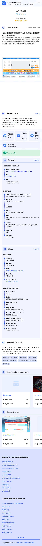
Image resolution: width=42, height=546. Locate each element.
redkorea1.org (7, 529)
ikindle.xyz (7, 395)
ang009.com (6, 475)
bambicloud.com (8, 523)
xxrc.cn (14, 122)
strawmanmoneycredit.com (12, 503)
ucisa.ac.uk (6, 491)
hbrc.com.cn (6, 488)
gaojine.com (6, 471)
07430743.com (9, 435)
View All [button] (37, 113)
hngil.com (5, 519)
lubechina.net (7, 481)
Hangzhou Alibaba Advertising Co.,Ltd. (19, 171)
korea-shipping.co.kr (10, 465)
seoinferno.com (8, 516)
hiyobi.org (5, 510)
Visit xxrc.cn (21, 14)
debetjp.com (6, 513)
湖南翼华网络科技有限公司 (14, 271)
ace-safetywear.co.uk (10, 468)
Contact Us (21, 537)
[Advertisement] (21, 51)
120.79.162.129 (11, 176)
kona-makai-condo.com (11, 478)
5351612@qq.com (12, 281)
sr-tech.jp (5, 484)
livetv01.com (6, 526)
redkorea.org (7, 532)
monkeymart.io (7, 462)
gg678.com (6, 506)
